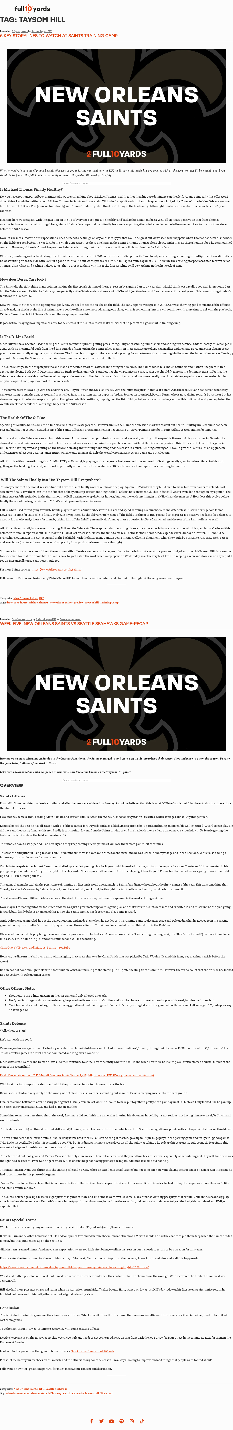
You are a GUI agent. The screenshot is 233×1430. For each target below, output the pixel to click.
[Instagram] (131, 1421)
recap (58, 1393)
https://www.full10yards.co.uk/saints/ (56, 569)
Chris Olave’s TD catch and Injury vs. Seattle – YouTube (35, 947)
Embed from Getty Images (75, 183)
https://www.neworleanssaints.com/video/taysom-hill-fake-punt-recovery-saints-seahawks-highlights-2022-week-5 (74, 1266)
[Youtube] (111, 1421)
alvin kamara (14, 1393)
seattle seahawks (73, 1393)
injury (23, 602)
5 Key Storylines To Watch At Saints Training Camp (59, 36)
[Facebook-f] (91, 1421)
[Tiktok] (141, 1421)
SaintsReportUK (41, 31)
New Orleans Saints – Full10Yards (92, 1350)
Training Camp (109, 602)
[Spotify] (121, 1421)
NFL (41, 598)
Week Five (106, 1393)
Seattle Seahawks (56, 1389)
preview (79, 602)
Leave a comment (70, 619)
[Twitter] (101, 1421)
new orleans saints (61, 602)
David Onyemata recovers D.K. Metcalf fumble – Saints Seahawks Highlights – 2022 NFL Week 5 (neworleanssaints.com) (77, 1075)
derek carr (12, 602)
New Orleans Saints (25, 598)
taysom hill (92, 602)
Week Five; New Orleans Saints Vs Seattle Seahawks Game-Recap (74, 624)
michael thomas (38, 602)
